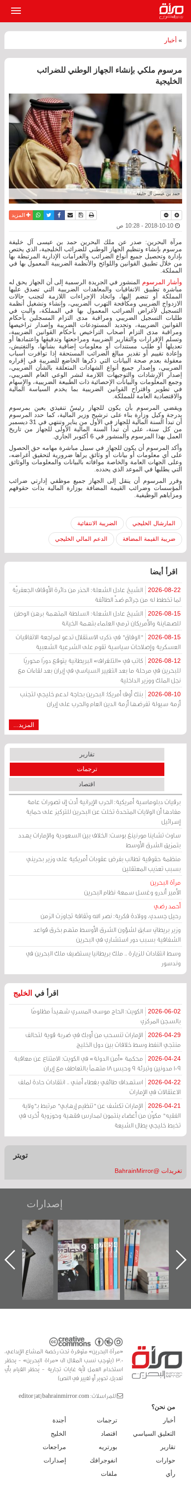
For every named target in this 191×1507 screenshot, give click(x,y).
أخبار (170, 40)
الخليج (22, 993)
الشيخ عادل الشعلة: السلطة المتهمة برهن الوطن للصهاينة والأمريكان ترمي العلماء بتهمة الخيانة (97, 618)
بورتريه (108, 1446)
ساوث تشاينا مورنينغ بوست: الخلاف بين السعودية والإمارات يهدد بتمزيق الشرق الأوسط (99, 839)
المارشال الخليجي (153, 523)
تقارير (87, 754)
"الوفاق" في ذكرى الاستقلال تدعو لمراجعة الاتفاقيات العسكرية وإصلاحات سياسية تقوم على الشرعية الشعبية (98, 641)
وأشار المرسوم (162, 282)
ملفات (109, 1473)
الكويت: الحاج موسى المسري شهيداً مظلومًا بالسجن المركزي (106, 1015)
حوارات (165, 1460)
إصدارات (45, 1203)
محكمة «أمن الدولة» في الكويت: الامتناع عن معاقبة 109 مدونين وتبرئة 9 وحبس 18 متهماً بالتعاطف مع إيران (97, 1063)
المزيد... (23, 724)
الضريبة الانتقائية (97, 523)
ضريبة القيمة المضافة (149, 538)
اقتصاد (87, 784)
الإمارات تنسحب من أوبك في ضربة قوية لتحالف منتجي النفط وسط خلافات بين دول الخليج (103, 1039)
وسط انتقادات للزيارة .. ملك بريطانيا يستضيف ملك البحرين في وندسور (103, 958)
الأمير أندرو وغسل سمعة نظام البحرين (132, 887)
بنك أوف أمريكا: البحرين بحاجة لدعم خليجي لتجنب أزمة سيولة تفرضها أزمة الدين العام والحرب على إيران (100, 698)
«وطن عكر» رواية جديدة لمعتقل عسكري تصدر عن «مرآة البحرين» (89, 1245)
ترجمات (87, 768)
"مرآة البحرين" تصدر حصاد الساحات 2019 (156, 1239)
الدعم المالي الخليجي (81, 538)
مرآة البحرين (173, 11)
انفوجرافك (103, 1460)
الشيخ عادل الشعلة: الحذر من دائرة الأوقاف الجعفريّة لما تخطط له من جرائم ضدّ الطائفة (96, 594)
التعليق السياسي (154, 1433)
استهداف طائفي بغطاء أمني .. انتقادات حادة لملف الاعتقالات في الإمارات (99, 1086)
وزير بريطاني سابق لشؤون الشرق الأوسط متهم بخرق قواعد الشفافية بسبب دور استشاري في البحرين (107, 934)
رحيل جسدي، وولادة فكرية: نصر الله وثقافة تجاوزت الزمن (110, 910)
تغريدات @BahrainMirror (148, 1170)
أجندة (59, 1420)
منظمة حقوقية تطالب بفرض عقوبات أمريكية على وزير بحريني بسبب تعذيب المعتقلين (103, 863)
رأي (170, 1473)
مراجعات (54, 1446)
